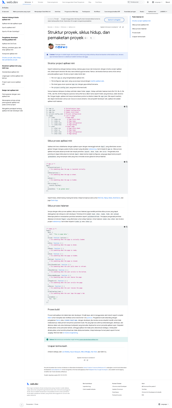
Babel (49, 318)
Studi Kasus (98, 2)
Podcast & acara (117, 395)
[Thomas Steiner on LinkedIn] (59, 47)
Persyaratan (29, 404)
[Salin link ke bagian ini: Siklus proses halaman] (70, 206)
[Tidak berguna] (123, 27)
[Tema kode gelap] (125, 106)
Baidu (110, 198)
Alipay (106, 198)
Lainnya (163, 11)
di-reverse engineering (70, 333)
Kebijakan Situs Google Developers (98, 369)
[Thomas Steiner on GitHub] (56, 47)
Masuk (168, 2)
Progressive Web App (71, 11)
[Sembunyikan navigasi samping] (21, 405)
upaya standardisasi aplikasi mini (89, 339)
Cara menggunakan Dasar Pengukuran (73, 2)
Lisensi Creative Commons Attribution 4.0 (94, 367)
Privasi (36, 404)
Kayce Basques (75, 352)
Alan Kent (94, 352)
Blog (90, 2)
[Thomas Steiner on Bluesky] (64, 47)
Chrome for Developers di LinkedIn (151, 392)
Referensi (28, 2)
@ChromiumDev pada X (149, 386)
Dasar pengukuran (52, 2)
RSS (143, 395)
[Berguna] (120, 27)
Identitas (57, 11)
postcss (89, 318)
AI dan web (5, 11)
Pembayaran (86, 11)
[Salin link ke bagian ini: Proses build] (61, 310)
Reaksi (142, 11)
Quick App (54, 200)
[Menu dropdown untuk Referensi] (33, 2)
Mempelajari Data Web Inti (43, 11)
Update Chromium (117, 389)
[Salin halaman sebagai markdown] (91, 38)
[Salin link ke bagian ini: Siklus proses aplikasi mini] (73, 141)
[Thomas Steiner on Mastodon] (61, 47)
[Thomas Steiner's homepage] (66, 47)
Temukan (40, 2)
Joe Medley (66, 352)
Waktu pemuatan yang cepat (21, 11)
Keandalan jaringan (130, 11)
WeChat (100, 198)
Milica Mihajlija (85, 352)
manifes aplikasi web (97, 81)
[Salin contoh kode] (127, 106)
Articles (5, 8)
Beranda (50, 27)
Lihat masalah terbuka (89, 389)
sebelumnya (93, 149)
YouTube (144, 389)
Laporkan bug (87, 386)
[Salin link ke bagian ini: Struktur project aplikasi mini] (76, 63)
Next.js (58, 320)
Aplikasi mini (152, 11)
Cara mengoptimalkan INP (112, 11)
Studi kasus (115, 392)
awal (86, 57)
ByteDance (116, 198)
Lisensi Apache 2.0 (56, 369)
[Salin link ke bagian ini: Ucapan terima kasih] (68, 346)
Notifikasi (97, 11)
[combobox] (136, 2)
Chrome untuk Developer (119, 386)
